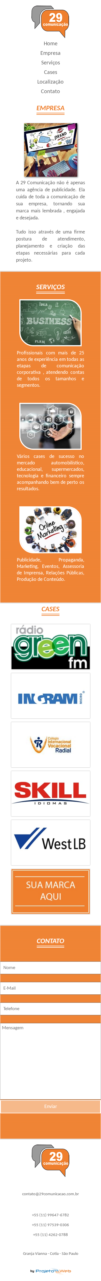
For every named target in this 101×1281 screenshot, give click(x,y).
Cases (50, 72)
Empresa (50, 53)
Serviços (50, 63)
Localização (50, 82)
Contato (50, 92)
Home (51, 44)
